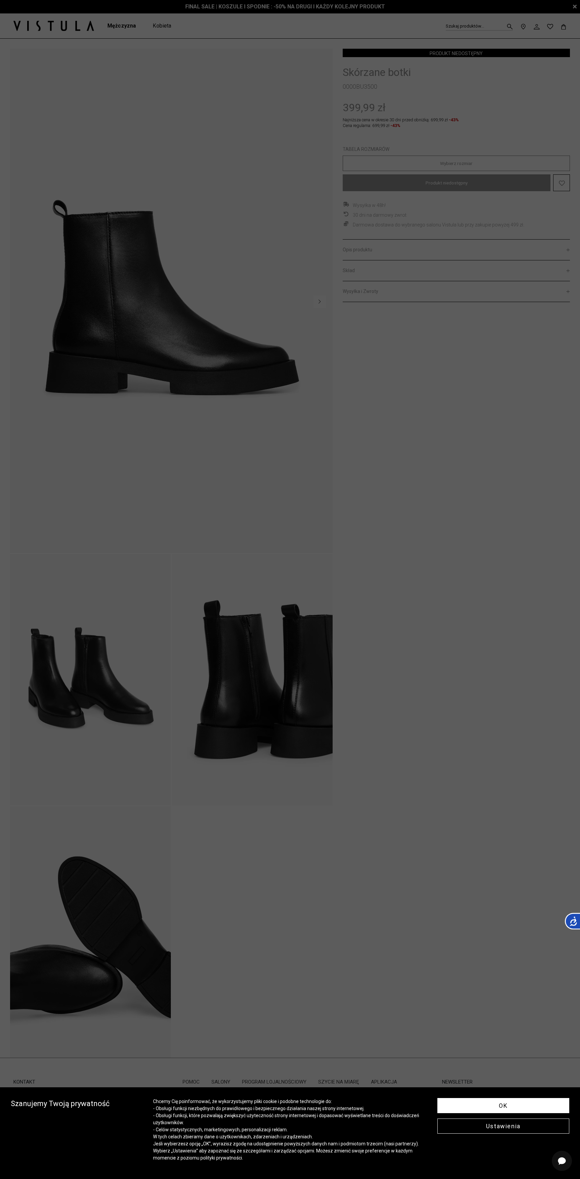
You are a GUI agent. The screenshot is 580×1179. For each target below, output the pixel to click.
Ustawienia (503, 1126)
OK (503, 1105)
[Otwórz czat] (562, 1161)
